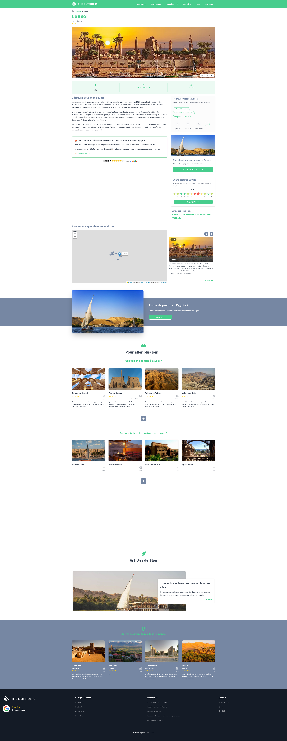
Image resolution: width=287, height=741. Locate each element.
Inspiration (141, 4)
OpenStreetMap (145, 282)
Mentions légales (139, 733)
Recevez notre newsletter (157, 707)
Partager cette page (155, 720)
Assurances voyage (154, 711)
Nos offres (187, 4)
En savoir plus (193, 202)
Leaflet (130, 282)
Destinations (156, 4)
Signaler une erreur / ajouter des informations (192, 214)
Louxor (86, 11)
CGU (148, 733)
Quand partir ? (172, 4)
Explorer (160, 317)
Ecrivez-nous (224, 702)
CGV (152, 733)
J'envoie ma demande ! (86, 153)
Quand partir (80, 711)
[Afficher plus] (143, 418)
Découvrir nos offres (193, 169)
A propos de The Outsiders (157, 702)
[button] (119, 161)
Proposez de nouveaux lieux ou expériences (163, 716)
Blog (198, 4)
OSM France (163, 282)
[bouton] (206, 234)
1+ (207, 124)
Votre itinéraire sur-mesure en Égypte (192, 160)
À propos (209, 4)
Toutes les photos (208, 76)
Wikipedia (177, 218)
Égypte (78, 11)
